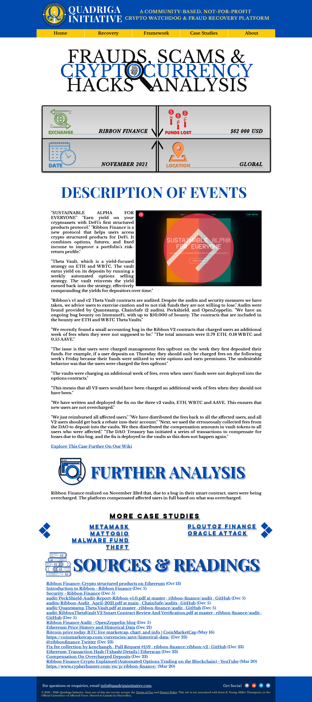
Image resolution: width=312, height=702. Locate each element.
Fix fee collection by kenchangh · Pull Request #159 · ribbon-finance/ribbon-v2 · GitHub (136, 646)
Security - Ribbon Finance (73, 593)
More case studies (155, 516)
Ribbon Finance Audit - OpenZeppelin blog (91, 622)
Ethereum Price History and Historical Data (90, 627)
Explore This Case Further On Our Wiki (91, 446)
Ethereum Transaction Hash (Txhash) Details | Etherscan (103, 651)
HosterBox (124, 695)
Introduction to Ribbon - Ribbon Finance (89, 588)
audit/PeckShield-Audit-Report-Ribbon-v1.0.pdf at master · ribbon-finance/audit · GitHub (138, 598)
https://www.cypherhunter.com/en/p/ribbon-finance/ (101, 666)
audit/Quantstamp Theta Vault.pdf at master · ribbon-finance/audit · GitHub (123, 607)
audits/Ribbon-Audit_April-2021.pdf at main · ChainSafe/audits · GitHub (121, 603)
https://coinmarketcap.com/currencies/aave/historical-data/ (108, 637)
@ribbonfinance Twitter (71, 641)
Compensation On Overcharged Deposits (88, 656)
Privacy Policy (168, 692)
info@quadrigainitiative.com (126, 686)
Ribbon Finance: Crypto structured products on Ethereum (105, 583)
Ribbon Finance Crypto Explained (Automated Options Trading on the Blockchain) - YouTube (142, 661)
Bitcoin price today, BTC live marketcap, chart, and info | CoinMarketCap (121, 632)
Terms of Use (144, 692)
